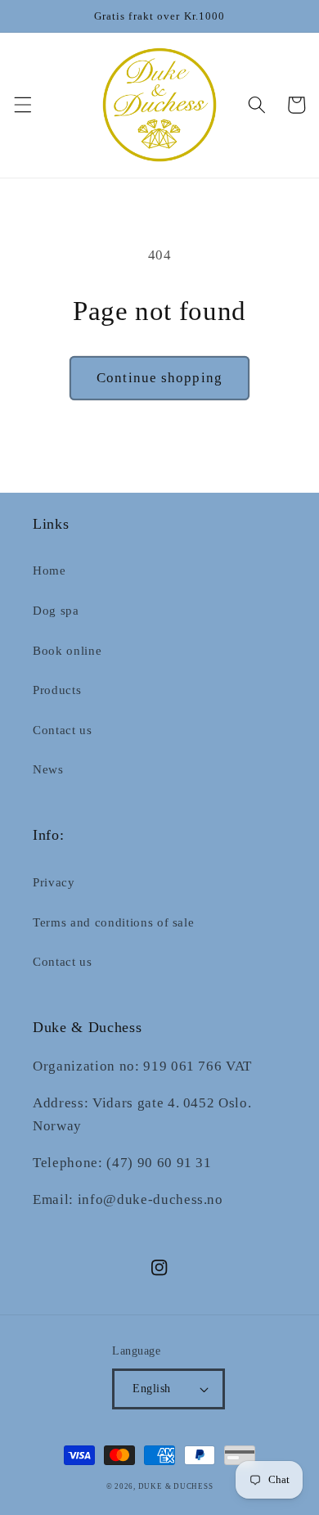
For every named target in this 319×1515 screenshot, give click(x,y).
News (48, 769)
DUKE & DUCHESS (175, 1486)
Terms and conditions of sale (113, 922)
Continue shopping (159, 378)
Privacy (54, 882)
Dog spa (56, 610)
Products (57, 690)
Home (49, 570)
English (151, 1388)
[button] (22, 104)
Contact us (62, 730)
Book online (67, 650)
